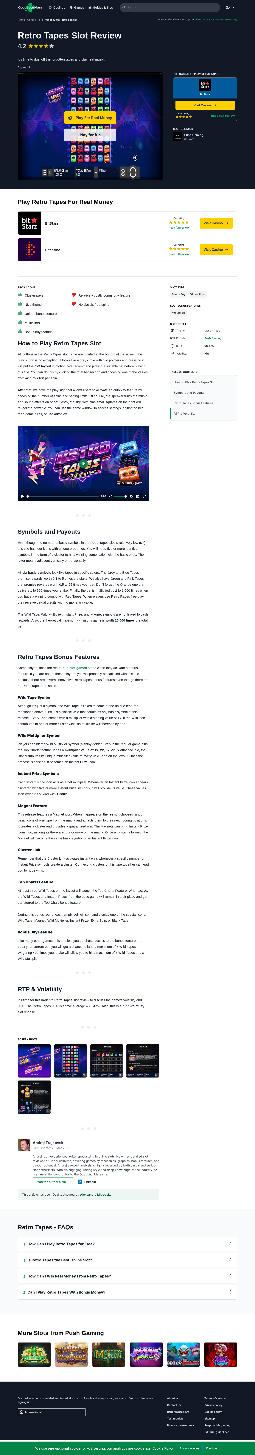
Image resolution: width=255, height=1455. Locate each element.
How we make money (180, 1425)
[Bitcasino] (29, 249)
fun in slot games (73, 668)
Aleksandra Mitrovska (95, 1194)
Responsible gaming (217, 1425)
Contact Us (174, 1405)
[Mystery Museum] (108, 1355)
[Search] (124, 7)
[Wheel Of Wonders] (71, 1355)
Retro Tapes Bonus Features (193, 403)
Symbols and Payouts (189, 392)
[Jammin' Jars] (146, 1355)
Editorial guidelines (216, 1432)
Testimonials (175, 1418)
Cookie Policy (163, 1448)
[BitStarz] (205, 85)
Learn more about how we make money (216, 19)
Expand (24, 67)
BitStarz (205, 94)
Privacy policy (213, 1405)
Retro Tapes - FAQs (45, 1227)
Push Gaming (193, 135)
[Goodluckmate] (30, 7)
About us (173, 1398)
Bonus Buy (178, 294)
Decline (211, 1448)
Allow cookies (190, 1448)
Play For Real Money (94, 117)
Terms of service (215, 1398)
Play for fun (90, 135)
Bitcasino (52, 250)
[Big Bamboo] (34, 1355)
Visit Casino (218, 224)
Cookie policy (213, 1411)
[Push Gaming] (177, 136)
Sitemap (209, 1418)
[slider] (63, 496)
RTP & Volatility (184, 413)
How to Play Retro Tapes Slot (195, 382)
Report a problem (178, 1411)
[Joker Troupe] (220, 1355)
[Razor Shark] (183, 1355)
